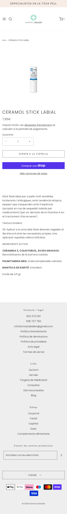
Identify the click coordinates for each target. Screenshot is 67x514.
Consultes (33, 385)
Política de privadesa (33, 341)
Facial (33, 418)
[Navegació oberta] (4, 19)
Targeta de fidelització (33, 380)
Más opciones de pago (33, 173)
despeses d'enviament (38, 125)
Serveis (33, 375)
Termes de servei (33, 352)
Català (32, 475)
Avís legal (33, 347)
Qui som (33, 370)
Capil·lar (33, 423)
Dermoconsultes (33, 390)
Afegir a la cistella (33, 153)
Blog (33, 395)
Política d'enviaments (33, 331)
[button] (33, 77)
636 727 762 (33, 321)
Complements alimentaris (33, 434)
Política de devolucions (33, 336)
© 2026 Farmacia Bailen (33, 503)
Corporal (33, 413)
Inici (4, 40)
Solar (33, 429)
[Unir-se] (61, 455)
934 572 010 (33, 316)
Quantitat (7, 134)
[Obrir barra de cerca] (11, 19)
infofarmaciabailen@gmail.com (33, 326)
